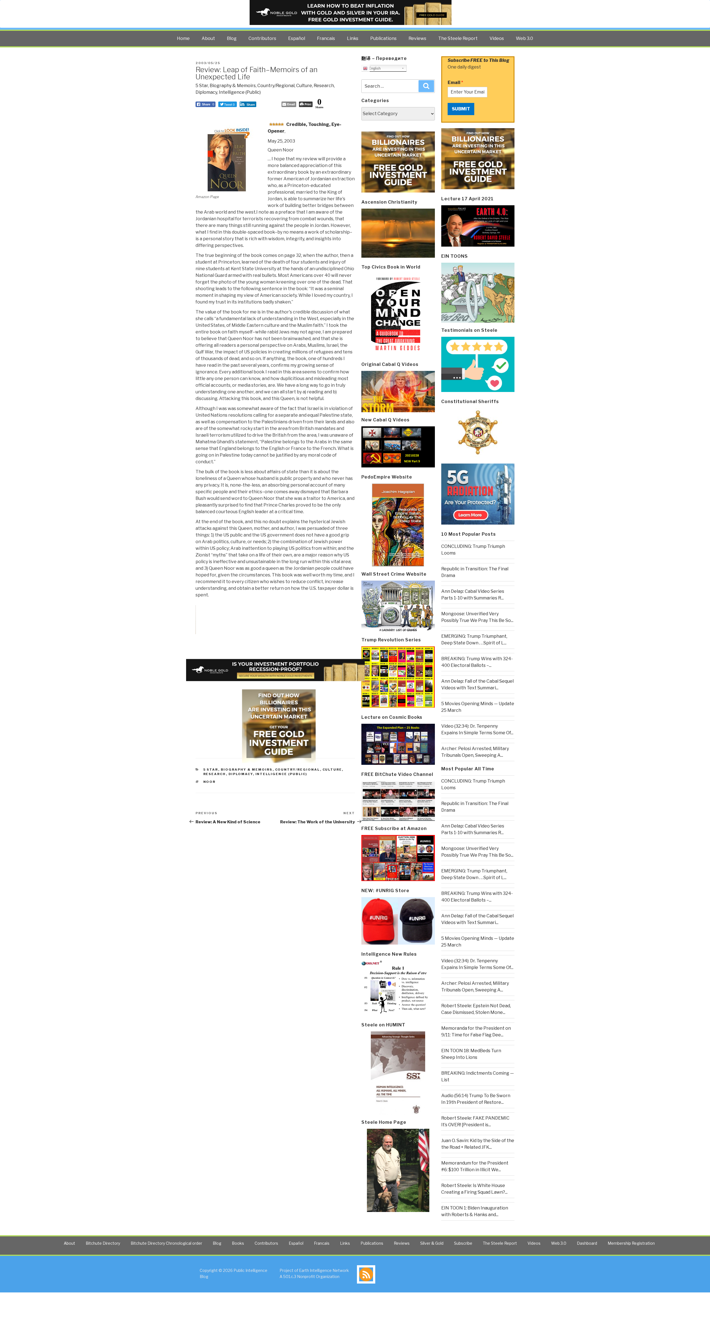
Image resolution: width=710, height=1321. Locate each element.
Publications (383, 38)
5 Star (202, 85)
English (374, 68)
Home (183, 38)
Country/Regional (276, 85)
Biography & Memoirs (233, 85)
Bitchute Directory (103, 1243)
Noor (209, 782)
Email (455, 82)
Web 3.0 (524, 38)
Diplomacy (206, 92)
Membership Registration (631, 1243)
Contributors (262, 38)
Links (352, 38)
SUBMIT (461, 109)
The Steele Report (458, 38)
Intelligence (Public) (240, 92)
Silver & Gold (431, 1243)
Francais (326, 38)
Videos (497, 38)
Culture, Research (315, 85)
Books (238, 1243)
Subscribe (463, 1243)
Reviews (417, 38)
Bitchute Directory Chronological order (166, 1243)
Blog (232, 38)
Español (296, 38)
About (208, 38)
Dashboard (587, 1243)
